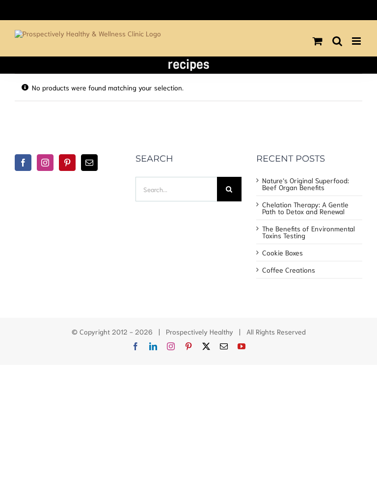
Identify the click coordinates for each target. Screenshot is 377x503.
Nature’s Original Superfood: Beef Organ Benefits (305, 184)
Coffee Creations (288, 269)
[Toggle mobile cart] (318, 41)
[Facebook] (23, 162)
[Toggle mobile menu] (357, 41)
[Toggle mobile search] (337, 41)
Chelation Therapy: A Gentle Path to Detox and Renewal (305, 208)
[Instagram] (45, 162)
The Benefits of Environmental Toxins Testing (308, 232)
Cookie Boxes (282, 252)
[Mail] (89, 162)
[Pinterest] (67, 162)
